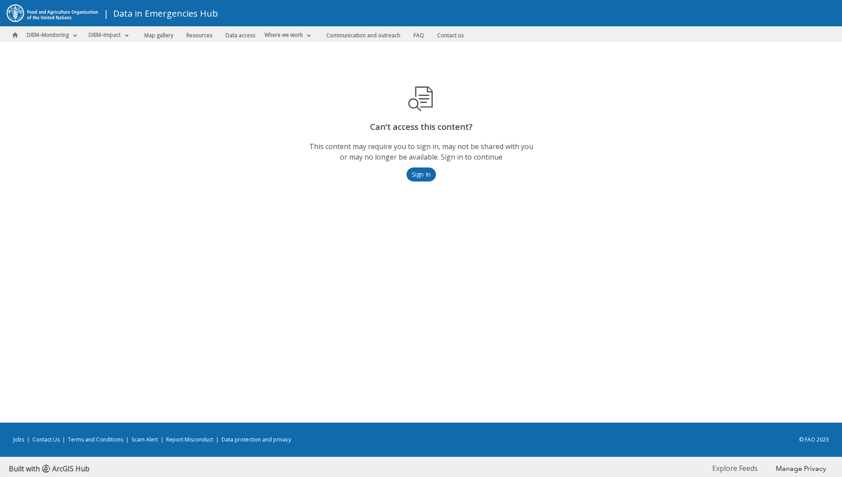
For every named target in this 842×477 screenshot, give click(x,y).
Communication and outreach (363, 35)
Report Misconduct (189, 439)
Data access (240, 35)
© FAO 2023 (814, 439)
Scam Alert (145, 439)
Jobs (18, 439)
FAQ (419, 35)
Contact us (450, 35)
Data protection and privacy (256, 439)
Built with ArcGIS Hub (49, 468)
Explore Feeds (735, 468)
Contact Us (46, 439)
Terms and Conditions (95, 439)
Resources (199, 35)
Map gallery (158, 35)
